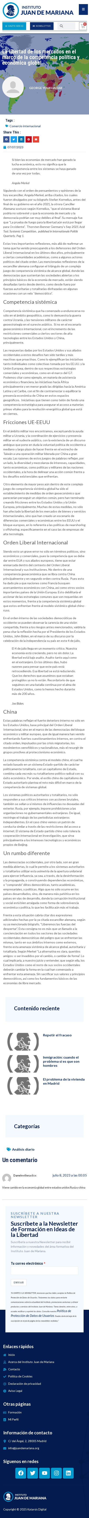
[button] (6, 139)
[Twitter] (32, 1473)
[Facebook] (20, 1473)
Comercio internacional (25, 126)
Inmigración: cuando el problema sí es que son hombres (61, 1061)
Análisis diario (23, 1149)
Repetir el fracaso (57, 1035)
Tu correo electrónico (27, 1263)
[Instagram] (56, 1473)
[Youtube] (44, 1473)
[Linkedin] (68, 1473)
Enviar (19, 1282)
